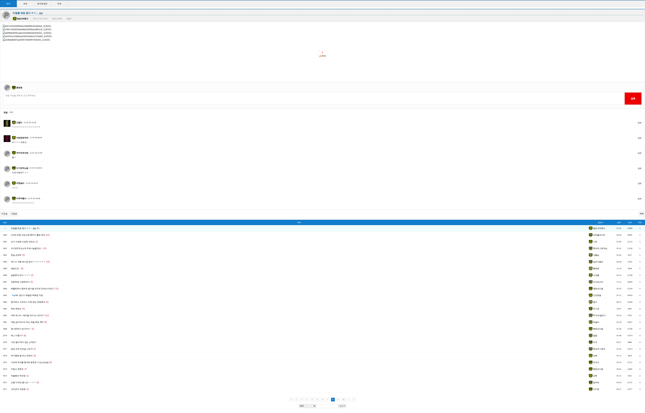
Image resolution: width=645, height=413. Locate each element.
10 (343, 400)
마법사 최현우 (19, 369)
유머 (8, 4)
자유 (59, 4)
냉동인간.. (17, 268)
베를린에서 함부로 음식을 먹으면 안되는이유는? (35, 288)
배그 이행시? (18, 335)
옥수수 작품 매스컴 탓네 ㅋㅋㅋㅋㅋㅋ (30, 262)
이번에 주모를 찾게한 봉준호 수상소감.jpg (31, 362)
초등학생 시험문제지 (22, 282)
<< (291, 400)
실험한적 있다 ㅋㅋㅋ (22, 275)
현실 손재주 (18, 255)
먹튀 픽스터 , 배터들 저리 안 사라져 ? (30, 315)
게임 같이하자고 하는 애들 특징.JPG (29, 322)
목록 (642, 214)
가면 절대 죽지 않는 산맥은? (23, 342)
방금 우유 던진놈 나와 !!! (23, 349)
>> (354, 400)
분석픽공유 (42, 4)
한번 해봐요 (18, 309)
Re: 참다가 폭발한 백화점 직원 (29, 295)
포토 (25, 4)
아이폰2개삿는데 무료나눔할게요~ (28, 248)
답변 (639, 123)
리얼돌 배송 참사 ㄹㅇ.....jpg (25, 228)
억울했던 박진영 (20, 376)
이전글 (4, 214)
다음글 (14, 214)
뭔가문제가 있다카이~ (22, 329)
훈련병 (19, 87)
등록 (633, 98)
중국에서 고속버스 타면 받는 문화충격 (29, 302)
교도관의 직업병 (20, 389)
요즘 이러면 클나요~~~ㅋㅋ (25, 382)
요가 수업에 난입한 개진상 (24, 242)
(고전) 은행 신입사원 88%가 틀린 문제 (30, 235)
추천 (640, 222)
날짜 (619, 222)
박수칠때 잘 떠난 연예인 (23, 356)
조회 (630, 222)
